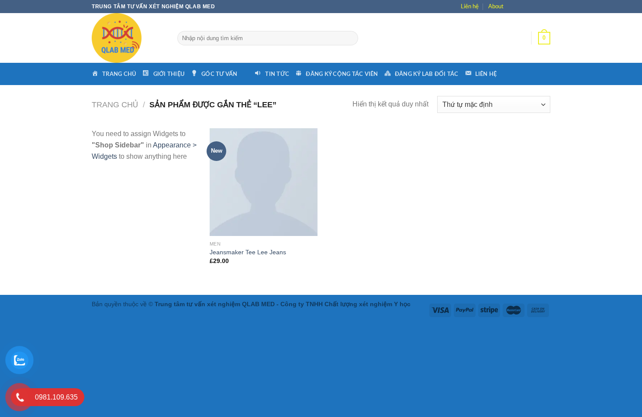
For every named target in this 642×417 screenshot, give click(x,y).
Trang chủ (115, 104)
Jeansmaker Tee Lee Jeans (248, 252)
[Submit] (351, 38)
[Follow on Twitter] (534, 6)
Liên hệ (470, 6)
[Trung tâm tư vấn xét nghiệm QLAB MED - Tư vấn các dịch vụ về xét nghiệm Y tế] (128, 38)
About (496, 6)
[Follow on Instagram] (524, 6)
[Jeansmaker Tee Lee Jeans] (264, 182)
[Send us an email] (545, 6)
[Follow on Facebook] (514, 6)
